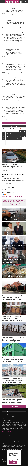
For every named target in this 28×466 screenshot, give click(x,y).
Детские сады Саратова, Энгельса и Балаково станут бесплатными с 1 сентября (12, 359)
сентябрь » (19, 146)
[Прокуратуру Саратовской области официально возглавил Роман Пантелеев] (14, 308)
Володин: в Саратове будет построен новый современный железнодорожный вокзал (13, 380)
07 (17, 133)
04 (7, 133)
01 (20, 131)
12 (10, 136)
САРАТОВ (22, 196)
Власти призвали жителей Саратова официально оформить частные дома (12, 297)
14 (17, 136)
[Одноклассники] (5, 194)
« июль (9, 146)
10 (3, 136)
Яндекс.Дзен (12, 203)
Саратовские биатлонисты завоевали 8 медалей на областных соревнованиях (12, 401)
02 (24, 131)
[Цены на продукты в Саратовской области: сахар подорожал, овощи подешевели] (14, 271)
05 (10, 133)
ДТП (19, 196)
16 (24, 136)
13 (14, 136)
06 (14, 133)
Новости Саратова (7, 5)
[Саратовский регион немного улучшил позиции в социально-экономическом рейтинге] (14, 329)
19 (10, 138)
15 (20, 136)
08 (20, 133)
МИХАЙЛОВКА (4, 196)
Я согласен (13, 462)
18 (7, 138)
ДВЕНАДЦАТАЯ (15, 196)
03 (3, 133)
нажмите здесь (11, 460)
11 (7, 136)
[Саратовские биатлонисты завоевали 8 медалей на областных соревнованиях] (14, 391)
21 (17, 138)
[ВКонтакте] (3, 194)
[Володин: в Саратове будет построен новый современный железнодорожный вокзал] (14, 370)
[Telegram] (6, 194)
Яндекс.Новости (7, 201)
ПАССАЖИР (10, 196)
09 (24, 133)
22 (20, 138)
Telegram (19, 203)
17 (3, 138)
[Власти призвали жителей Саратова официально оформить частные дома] (14, 287)
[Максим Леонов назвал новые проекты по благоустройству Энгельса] (14, 228)
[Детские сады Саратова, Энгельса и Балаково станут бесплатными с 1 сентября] (14, 349)
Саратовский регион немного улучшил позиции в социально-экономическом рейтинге (14, 339)
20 (14, 138)
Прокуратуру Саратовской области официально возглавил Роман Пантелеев (12, 318)
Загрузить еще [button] (13, 123)
